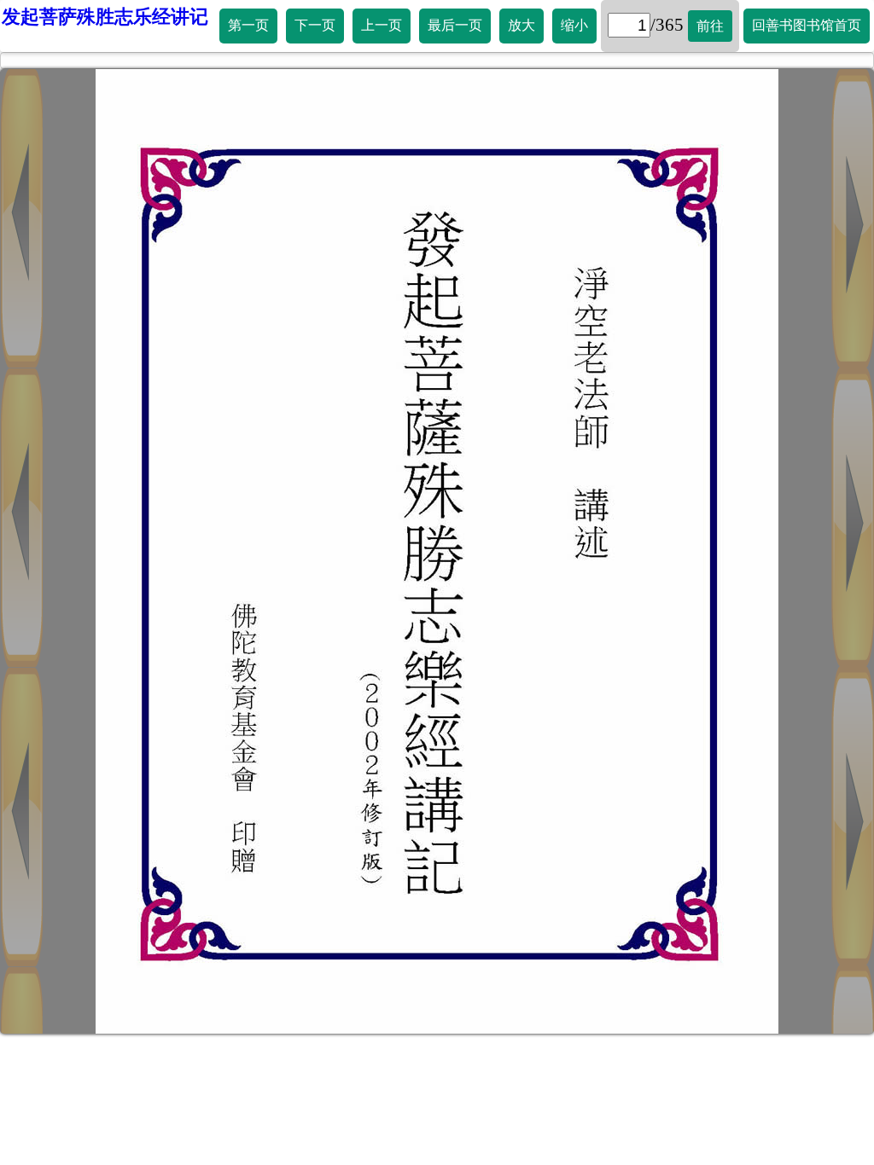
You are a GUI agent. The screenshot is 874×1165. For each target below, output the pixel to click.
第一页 (248, 25)
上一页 (381, 25)
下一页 (314, 25)
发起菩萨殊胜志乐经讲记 (105, 16)
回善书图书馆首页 (806, 25)
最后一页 (455, 25)
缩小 (574, 25)
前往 (710, 26)
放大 (521, 25)
